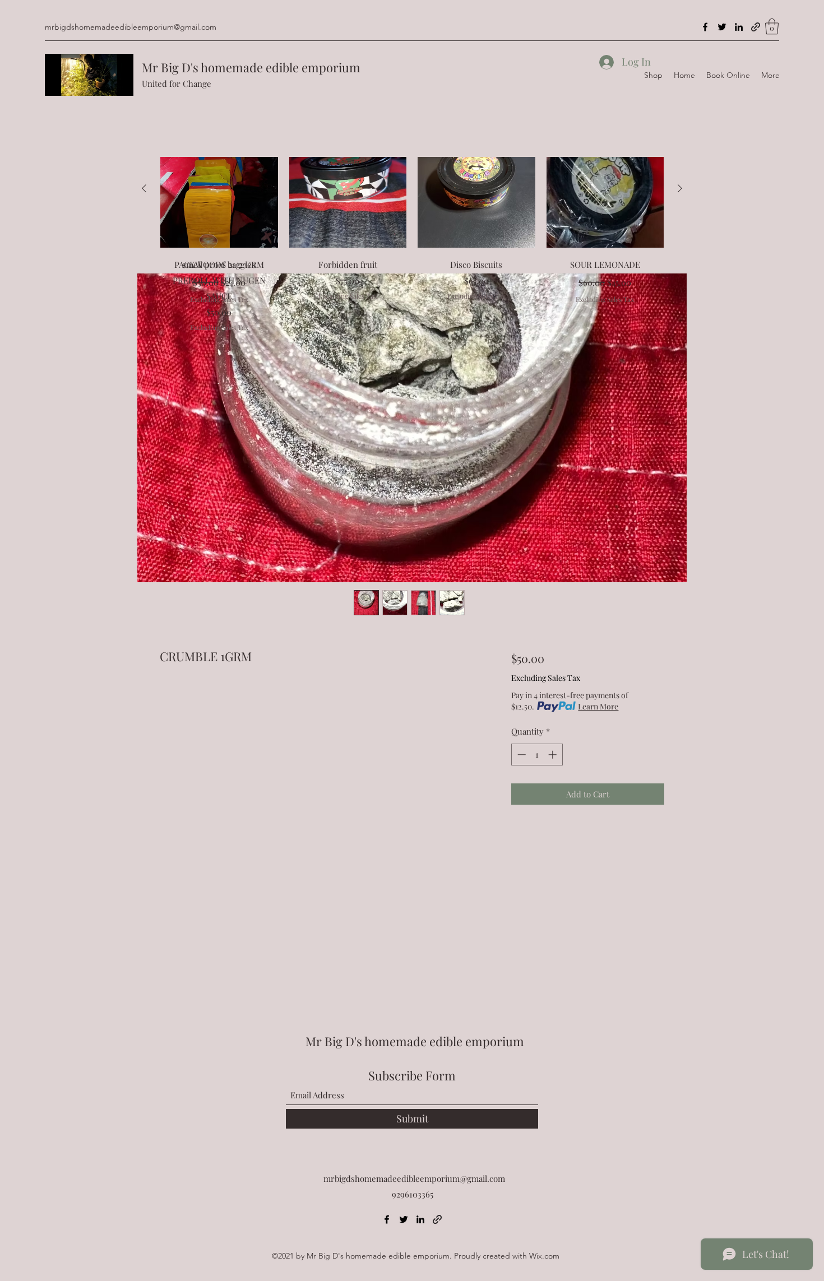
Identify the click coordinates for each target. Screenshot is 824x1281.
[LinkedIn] (738, 27)
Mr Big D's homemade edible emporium (251, 67)
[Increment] (553, 754)
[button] (772, 26)
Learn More (598, 706)
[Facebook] (705, 27)
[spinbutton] (536, 754)
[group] (412, 217)
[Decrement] (520, 754)
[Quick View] (219, 189)
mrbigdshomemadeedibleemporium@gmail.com (130, 27)
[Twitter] (722, 27)
